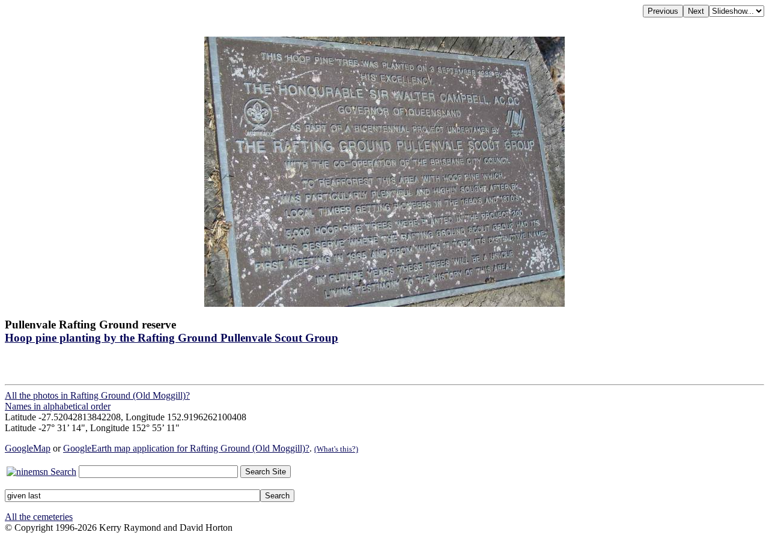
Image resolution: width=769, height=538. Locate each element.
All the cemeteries (39, 517)
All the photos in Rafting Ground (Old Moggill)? (97, 395)
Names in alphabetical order (58, 406)
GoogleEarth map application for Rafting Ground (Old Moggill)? (186, 448)
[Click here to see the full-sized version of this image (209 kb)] (384, 303)
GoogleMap (27, 448)
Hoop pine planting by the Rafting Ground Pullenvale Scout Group (171, 337)
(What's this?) (336, 448)
